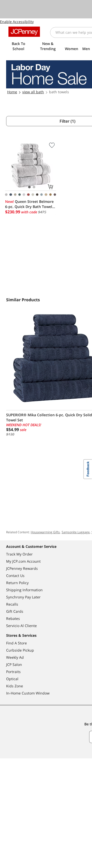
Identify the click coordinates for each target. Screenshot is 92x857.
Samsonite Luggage (76, 532)
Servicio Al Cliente (21, 625)
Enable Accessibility (17, 21)
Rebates (13, 618)
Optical (12, 678)
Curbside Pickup (20, 650)
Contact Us (15, 575)
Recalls (12, 604)
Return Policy (17, 582)
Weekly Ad (15, 657)
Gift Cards (14, 611)
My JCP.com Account (23, 561)
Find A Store (16, 643)
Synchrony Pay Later (23, 597)
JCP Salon (14, 664)
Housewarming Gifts (45, 532)
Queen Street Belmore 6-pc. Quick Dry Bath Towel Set (29, 204)
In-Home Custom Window (28, 693)
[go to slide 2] (34, 187)
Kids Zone (14, 686)
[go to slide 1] (29, 187)
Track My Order (19, 554)
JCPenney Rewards (22, 568)
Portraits (13, 671)
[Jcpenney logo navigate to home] (24, 32)
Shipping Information (24, 589)
